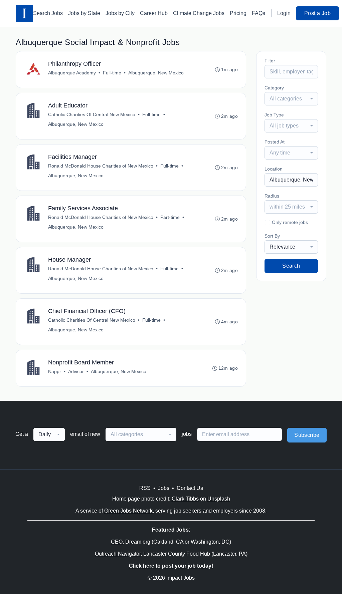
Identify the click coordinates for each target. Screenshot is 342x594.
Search (291, 266)
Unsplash (218, 499)
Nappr (54, 371)
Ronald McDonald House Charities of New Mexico (100, 166)
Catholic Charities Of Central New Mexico (91, 114)
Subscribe (307, 435)
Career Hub (154, 13)
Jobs (163, 488)
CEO (117, 542)
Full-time (112, 72)
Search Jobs (48, 13)
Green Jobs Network (128, 511)
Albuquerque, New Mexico (156, 72)
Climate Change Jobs (198, 13)
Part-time (170, 217)
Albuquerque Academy (72, 72)
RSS (145, 488)
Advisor (76, 371)
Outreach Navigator (118, 554)
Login (284, 13)
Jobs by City (120, 13)
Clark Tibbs (185, 499)
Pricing (238, 13)
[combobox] (291, 98)
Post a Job (317, 13)
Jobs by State (84, 13)
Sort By (272, 236)
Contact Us (190, 488)
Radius (272, 196)
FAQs (258, 13)
